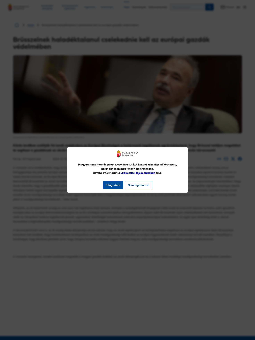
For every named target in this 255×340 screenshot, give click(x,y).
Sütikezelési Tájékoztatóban (138, 173)
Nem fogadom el (138, 185)
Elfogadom (113, 185)
